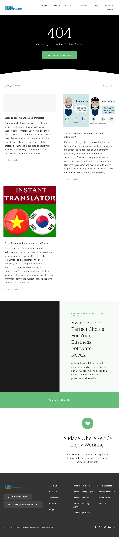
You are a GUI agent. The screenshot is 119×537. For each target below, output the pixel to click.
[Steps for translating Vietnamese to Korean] (29, 211)
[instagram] (105, 527)
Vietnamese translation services (41, 527)
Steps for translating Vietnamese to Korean (27, 243)
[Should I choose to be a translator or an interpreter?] (89, 110)
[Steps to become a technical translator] (29, 103)
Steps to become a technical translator (24, 118)
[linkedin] (109, 527)
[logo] (13, 5)
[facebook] (95, 527)
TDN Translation (22, 527)
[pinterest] (114, 527)
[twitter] (100, 527)
